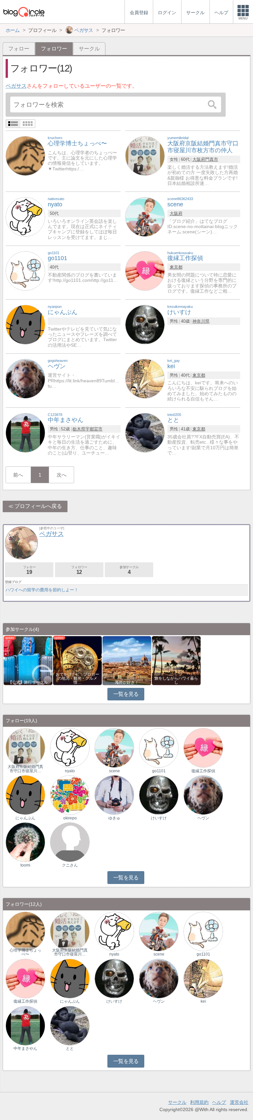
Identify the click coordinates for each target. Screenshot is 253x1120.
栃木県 (78, 429)
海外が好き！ (127, 682)
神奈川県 (201, 321)
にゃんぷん (25, 818)
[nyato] (25, 216)
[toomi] (25, 841)
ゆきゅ (114, 818)
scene (114, 771)
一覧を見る (126, 694)
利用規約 (199, 1102)
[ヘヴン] (25, 378)
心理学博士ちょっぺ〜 (25, 952)
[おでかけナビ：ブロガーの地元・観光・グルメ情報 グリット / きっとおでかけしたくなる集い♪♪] (77, 660)
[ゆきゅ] (114, 794)
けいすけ (159, 818)
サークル (89, 48)
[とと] (145, 432)
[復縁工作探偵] (145, 270)
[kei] (145, 378)
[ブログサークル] (23, 11)
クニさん (70, 865)
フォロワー (79, 570)
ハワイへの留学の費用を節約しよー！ (42, 589)
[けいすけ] (145, 324)
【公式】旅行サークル (28, 682)
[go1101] (25, 270)
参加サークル (129, 570)
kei (203, 1001)
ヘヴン (203, 818)
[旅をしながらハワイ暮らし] (176, 660)
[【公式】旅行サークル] (28, 660)
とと (70, 1048)
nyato (70, 771)
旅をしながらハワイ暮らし (176, 680)
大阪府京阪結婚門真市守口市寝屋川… (25, 769)
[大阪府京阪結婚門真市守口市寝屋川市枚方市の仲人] (145, 156)
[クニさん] (70, 841)
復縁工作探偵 (203, 771)
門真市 (211, 159)
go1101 (159, 771)
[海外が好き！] (127, 660)
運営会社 (239, 1102)
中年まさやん (25, 1048)
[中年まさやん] (25, 432)
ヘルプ (219, 1102)
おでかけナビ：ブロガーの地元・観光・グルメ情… (77, 678)
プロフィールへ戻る (38, 506)
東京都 (176, 267)
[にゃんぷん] (25, 324)
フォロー (18, 48)
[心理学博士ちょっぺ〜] (25, 156)
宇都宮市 (93, 429)
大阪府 (198, 159)
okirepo (70, 818)
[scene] (145, 216)
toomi (25, 865)
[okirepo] (70, 794)
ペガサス (16, 86)
